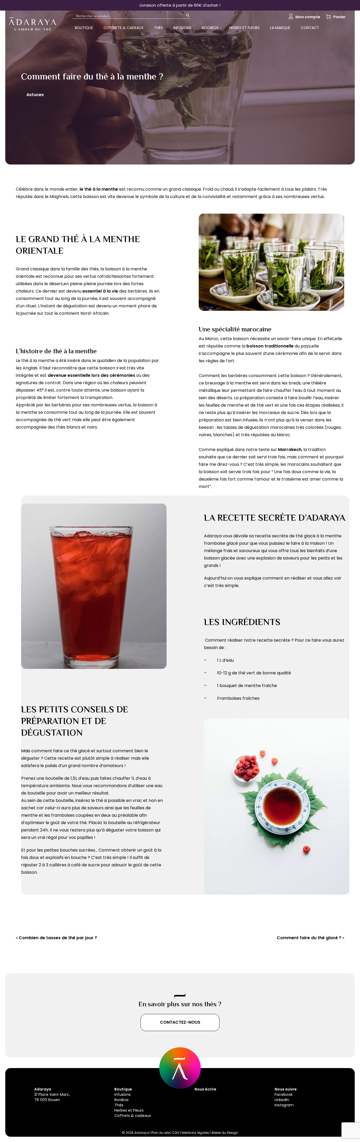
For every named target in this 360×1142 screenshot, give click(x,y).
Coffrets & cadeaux (124, 27)
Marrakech (289, 450)
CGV (176, 1132)
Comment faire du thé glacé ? (309, 938)
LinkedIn (282, 1099)
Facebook (284, 1094)
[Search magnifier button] (188, 16)
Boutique (84, 27)
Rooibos (210, 27)
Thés (158, 27)
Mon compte (307, 17)
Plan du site (161, 1132)
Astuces (35, 95)
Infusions (182, 27)
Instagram (284, 1105)
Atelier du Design (224, 1132)
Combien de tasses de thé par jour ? (58, 938)
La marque (280, 27)
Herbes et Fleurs (244, 27)
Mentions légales (195, 1132)
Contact (310, 27)
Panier (339, 17)
